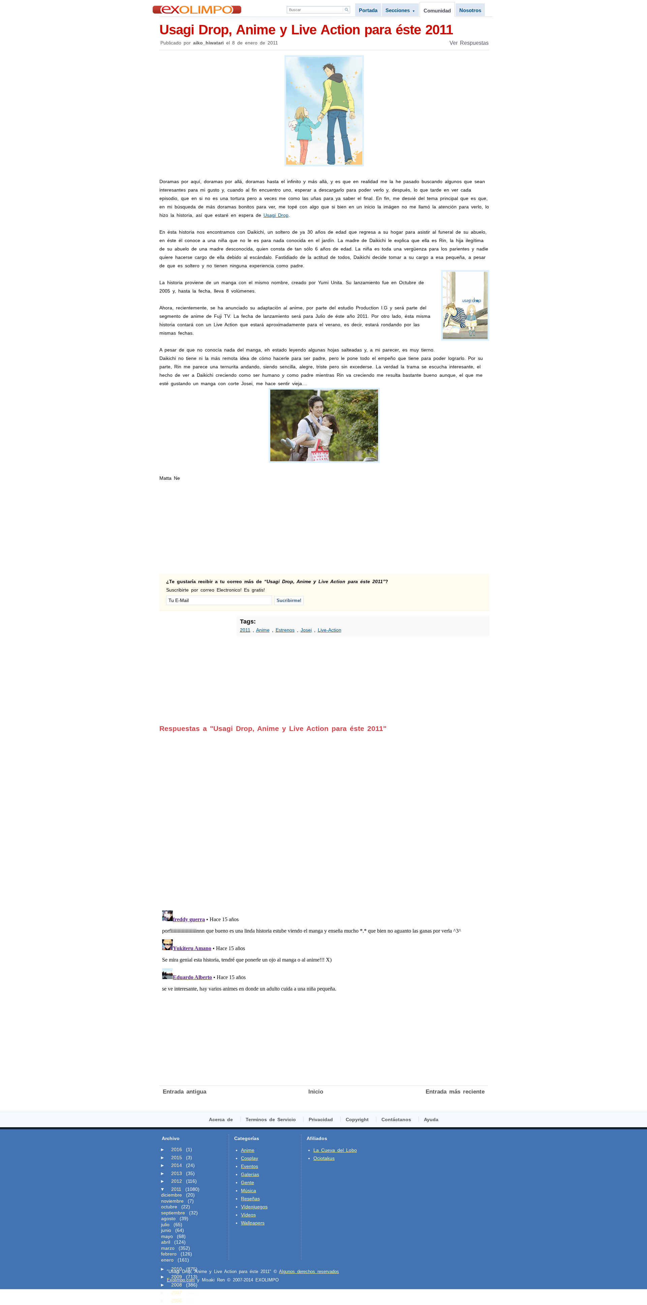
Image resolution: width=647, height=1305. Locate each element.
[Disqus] (323, 817)
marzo (168, 1248)
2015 (176, 1157)
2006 (176, 1300)
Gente (247, 1182)
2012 (176, 1181)
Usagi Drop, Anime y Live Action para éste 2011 (306, 29)
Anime (263, 630)
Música (248, 1190)
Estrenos (285, 630)
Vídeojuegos (254, 1206)
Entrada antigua (184, 1092)
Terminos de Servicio (271, 1119)
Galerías (250, 1174)
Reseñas (250, 1198)
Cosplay (249, 1158)
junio (166, 1230)
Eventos (249, 1166)
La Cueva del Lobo (335, 1150)
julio (165, 1224)
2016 (176, 1149)
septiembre (173, 1212)
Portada (368, 10)
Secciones (400, 10)
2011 (245, 630)
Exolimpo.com (181, 1279)
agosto (168, 1218)
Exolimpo (197, 9)
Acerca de (221, 1119)
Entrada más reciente (455, 1092)
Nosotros (470, 10)
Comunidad (437, 10)
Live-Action (329, 630)
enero (167, 1260)
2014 (176, 1165)
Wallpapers (253, 1223)
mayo (167, 1236)
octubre (169, 1206)
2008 (176, 1284)
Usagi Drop (276, 215)
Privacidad (321, 1119)
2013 (176, 1173)
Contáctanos (396, 1119)
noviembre (172, 1201)
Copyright (357, 1119)
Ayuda (431, 1119)
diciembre (171, 1195)
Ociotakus (324, 1158)
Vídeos (248, 1214)
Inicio (315, 1092)
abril (165, 1242)
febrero (169, 1254)
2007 (176, 1292)
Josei (306, 630)
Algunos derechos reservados (309, 1271)
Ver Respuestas (469, 43)
